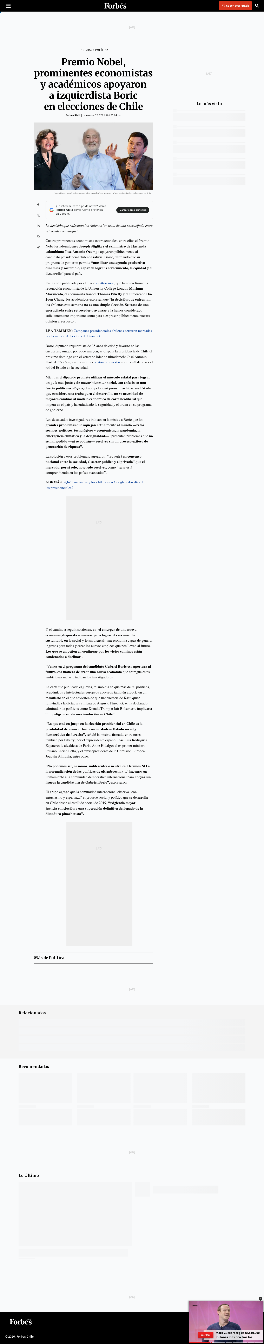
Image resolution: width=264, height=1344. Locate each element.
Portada (85, 50)
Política (101, 50)
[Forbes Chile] (115, 6)
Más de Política (49, 957)
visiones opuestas (107, 361)
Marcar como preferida (132, 210)
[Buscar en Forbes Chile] (257, 6)
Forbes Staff (73, 115)
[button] (260, 1299)
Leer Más (205, 1334)
